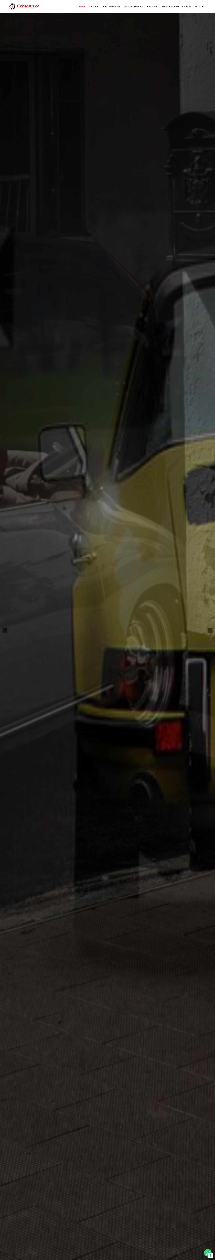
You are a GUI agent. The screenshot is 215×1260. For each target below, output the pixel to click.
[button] (208, 1253)
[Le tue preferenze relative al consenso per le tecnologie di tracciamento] (210, 1255)
